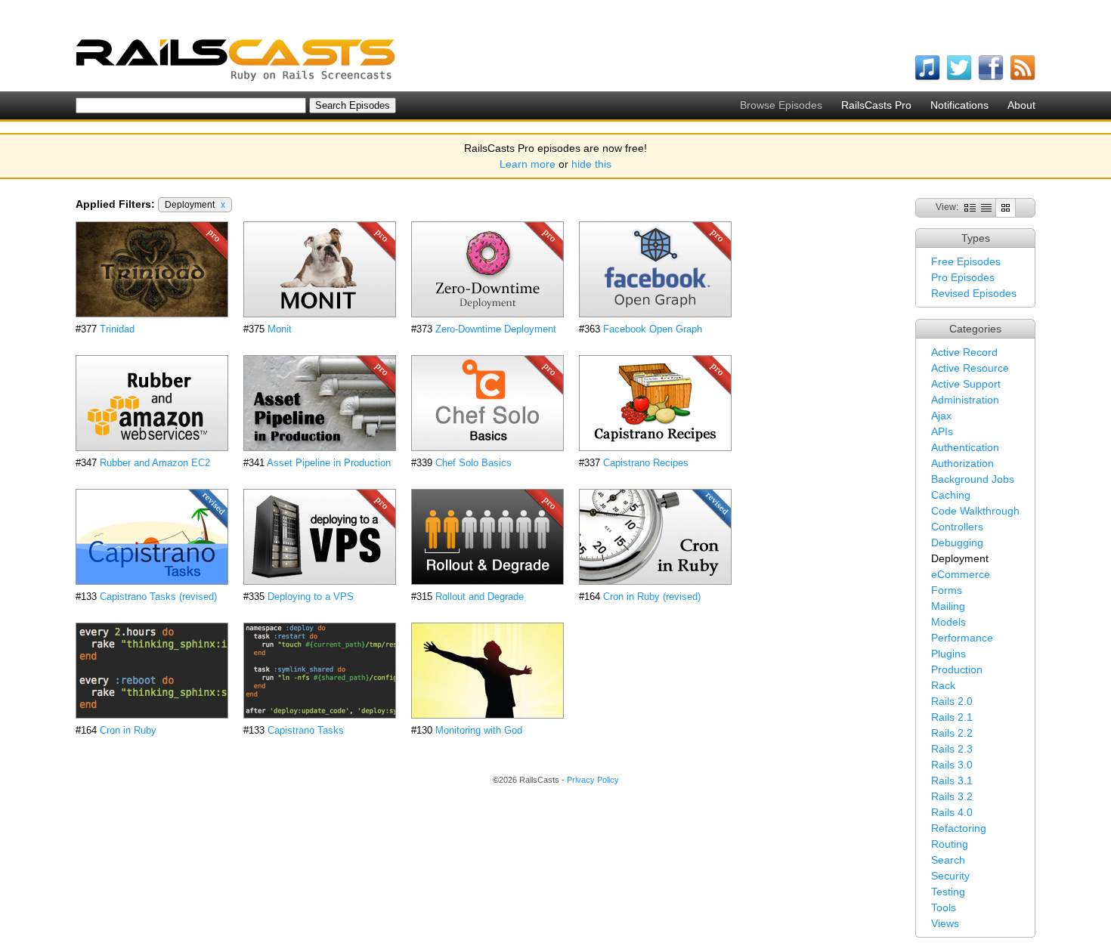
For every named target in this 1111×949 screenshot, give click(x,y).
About (1021, 105)
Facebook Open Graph (652, 329)
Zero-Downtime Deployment (495, 329)
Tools (943, 907)
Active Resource (970, 368)
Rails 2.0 (952, 701)
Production (957, 669)
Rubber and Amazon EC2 (155, 462)
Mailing (948, 606)
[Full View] (970, 207)
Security (950, 876)
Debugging (957, 542)
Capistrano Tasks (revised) (158, 596)
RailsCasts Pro (876, 105)
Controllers (957, 527)
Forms (946, 590)
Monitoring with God (478, 730)
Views (945, 923)
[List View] (986, 207)
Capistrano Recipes (646, 462)
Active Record (964, 352)
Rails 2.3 (952, 749)
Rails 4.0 (952, 812)
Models (948, 622)
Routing (949, 844)
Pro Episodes (963, 277)
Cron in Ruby (128, 730)
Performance (962, 638)
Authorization (962, 463)
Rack (943, 685)
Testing (948, 892)
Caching (950, 495)
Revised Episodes (974, 293)
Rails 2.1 (952, 717)
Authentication (965, 447)
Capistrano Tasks (306, 730)
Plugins (948, 654)
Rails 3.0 (952, 765)
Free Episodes (966, 261)
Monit (280, 329)
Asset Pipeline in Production (329, 462)
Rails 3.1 (952, 780)
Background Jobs (972, 479)
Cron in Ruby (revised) (652, 596)
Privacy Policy (593, 779)
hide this (591, 164)
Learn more (528, 164)
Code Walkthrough (975, 511)
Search (948, 860)
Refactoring (958, 828)
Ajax (941, 416)
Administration (965, 400)
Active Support (966, 384)
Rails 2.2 (952, 733)
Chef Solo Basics (473, 462)
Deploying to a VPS (311, 596)
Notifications (959, 105)
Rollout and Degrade (479, 596)
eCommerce (960, 574)
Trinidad (117, 329)
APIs (942, 431)
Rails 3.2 (952, 796)
